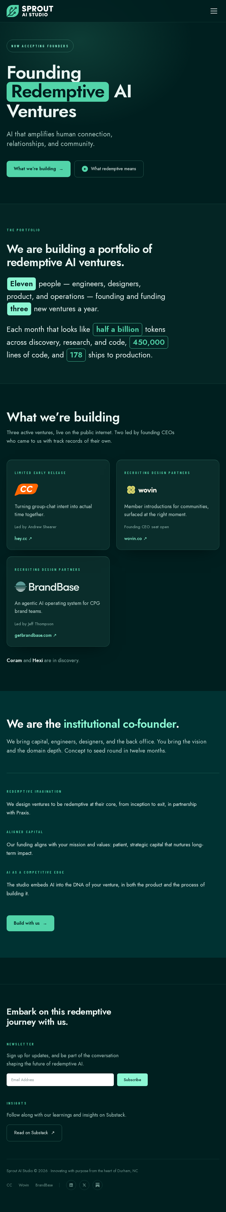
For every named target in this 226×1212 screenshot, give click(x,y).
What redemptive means (110, 169)
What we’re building (38, 169)
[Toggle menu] (213, 10)
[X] (84, 1185)
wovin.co (135, 538)
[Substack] (98, 1185)
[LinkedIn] (71, 1185)
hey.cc (23, 538)
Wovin (24, 1185)
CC (9, 1185)
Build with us (30, 923)
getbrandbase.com (36, 635)
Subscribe (132, 1079)
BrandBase (44, 1185)
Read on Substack (34, 1133)
